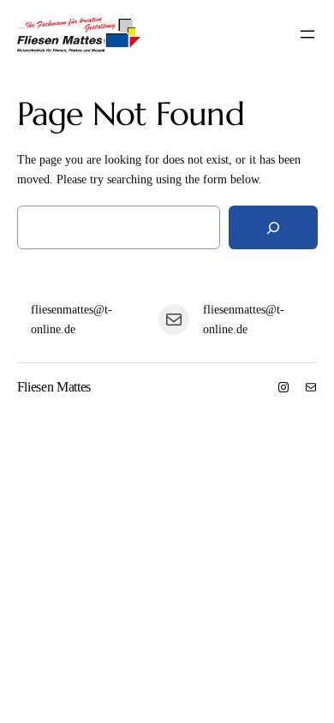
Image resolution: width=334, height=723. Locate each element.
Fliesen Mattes (54, 386)
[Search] (273, 227)
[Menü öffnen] (307, 34)
